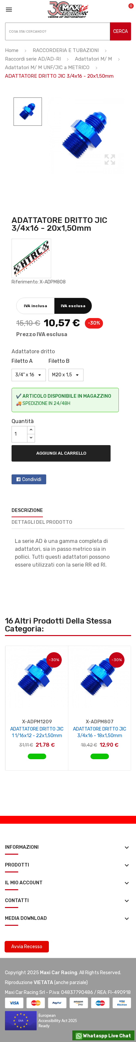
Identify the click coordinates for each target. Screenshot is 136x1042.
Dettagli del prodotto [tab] (42, 522)
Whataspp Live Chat (106, 1036)
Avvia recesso (26, 946)
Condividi (31, 479)
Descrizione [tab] (27, 510)
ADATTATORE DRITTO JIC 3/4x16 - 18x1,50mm (99, 732)
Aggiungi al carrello (61, 453)
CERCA (120, 31)
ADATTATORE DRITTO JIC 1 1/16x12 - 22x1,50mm (36, 732)
